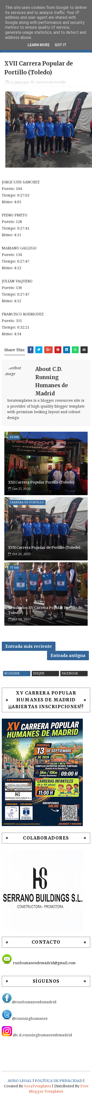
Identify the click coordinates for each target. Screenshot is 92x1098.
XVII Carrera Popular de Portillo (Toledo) (44, 547)
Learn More (39, 45)
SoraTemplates (37, 1086)
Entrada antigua (68, 655)
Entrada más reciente (28, 646)
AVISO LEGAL (20, 1080)
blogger (11, 673)
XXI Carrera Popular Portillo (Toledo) (41, 482)
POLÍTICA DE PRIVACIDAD (59, 1080)
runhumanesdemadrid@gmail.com (44, 963)
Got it (60, 45)
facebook (70, 673)
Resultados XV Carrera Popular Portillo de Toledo (45, 610)
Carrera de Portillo (51, 82)
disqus (38, 673)
